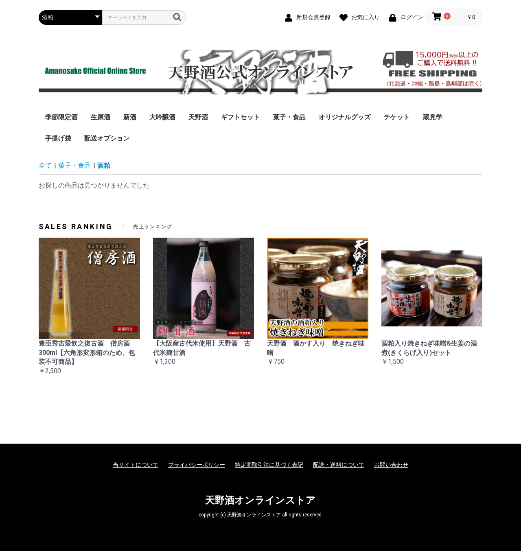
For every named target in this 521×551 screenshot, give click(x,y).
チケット (397, 117)
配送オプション (107, 138)
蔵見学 (432, 117)
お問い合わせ (391, 464)
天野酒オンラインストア (260, 500)
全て (45, 165)
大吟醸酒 (162, 117)
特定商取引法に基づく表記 (269, 464)
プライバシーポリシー (196, 464)
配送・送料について (338, 464)
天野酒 (198, 117)
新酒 (129, 117)
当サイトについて (135, 464)
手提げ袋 (58, 138)
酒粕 (103, 165)
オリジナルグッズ (345, 117)
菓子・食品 (289, 117)
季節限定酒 (61, 117)
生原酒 (100, 117)
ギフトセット (240, 117)
